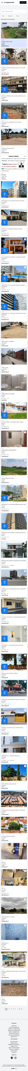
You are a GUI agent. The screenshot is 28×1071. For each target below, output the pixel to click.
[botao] (2, 2)
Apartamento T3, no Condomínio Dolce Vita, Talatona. (13, 200)
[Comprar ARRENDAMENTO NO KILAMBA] (14, 382)
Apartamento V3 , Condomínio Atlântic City (10, 755)
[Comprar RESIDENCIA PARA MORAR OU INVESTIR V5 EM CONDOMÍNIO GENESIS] (14, 549)
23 (19, 1009)
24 (21, 1009)
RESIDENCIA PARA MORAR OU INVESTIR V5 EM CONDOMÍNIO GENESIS (13, 560)
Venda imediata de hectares (7, 478)
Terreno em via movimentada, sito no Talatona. (11, 122)
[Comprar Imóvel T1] (14, 851)
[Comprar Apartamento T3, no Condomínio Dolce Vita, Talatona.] (14, 189)
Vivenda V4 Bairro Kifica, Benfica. (8, 836)
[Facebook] (12, 1057)
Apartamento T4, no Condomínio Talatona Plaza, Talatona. (13, 313)
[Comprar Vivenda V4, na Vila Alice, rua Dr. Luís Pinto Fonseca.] (14, 716)
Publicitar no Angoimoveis (14, 1030)
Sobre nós (14, 1025)
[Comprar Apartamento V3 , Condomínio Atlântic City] (14, 744)
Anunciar (23, 2)
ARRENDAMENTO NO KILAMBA (7, 393)
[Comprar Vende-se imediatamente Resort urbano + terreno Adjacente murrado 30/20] (14, 960)
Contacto (14, 1052)
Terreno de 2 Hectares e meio (7, 148)
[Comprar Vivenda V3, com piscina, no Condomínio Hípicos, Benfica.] (14, 606)
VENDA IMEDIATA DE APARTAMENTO (8, 450)
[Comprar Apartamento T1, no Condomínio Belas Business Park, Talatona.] (14, 493)
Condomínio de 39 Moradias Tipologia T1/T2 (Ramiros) (13, 810)
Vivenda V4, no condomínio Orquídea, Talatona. (11, 228)
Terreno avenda (4, 367)
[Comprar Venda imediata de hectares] (14, 467)
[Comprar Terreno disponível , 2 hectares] (14, 905)
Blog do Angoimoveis (14, 1032)
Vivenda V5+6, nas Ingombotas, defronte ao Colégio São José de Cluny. (13, 699)
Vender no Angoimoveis (14, 1028)
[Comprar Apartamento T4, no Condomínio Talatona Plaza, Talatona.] (14, 302)
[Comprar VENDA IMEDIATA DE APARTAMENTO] (14, 439)
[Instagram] (15, 1057)
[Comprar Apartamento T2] (14, 932)
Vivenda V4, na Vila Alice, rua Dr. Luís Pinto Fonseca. (12, 727)
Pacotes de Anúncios (14, 1033)
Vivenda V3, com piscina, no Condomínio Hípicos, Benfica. (13, 617)
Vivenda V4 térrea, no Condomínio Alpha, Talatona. (12, 422)
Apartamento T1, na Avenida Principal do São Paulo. (12, 645)
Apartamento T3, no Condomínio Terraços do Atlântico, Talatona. (13, 285)
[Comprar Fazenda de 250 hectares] (14, 30)
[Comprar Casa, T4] (14, 877)
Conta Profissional (13, 1027)
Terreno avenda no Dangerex (7, 341)
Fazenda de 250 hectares (6, 41)
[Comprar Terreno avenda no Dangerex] (14, 330)
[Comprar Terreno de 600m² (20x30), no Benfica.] (14, 662)
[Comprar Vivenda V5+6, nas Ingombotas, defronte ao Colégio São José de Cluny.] (14, 688)
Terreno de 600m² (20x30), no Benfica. (9, 673)
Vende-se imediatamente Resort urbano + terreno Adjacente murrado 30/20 (13, 971)
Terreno (3, 999)
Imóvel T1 (3, 862)
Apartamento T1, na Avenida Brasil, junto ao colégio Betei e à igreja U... (13, 588)
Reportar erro (14, 1036)
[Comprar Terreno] (14, 988)
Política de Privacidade (14, 1047)
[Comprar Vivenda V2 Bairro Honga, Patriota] (14, 772)
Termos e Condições (14, 1049)
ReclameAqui (14, 1050)
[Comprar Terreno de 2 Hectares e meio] (14, 137)
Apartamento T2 (4, 943)
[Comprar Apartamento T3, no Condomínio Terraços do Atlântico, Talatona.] (14, 274)
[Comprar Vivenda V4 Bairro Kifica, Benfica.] (14, 825)
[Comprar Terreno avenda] (14, 356)
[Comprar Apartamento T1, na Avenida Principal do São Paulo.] (14, 634)
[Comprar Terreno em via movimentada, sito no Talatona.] (14, 111)
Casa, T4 (3, 888)
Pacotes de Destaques (14, 1035)
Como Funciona (14, 1041)
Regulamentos (14, 1043)
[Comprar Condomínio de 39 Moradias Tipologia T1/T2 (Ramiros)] (14, 799)
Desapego (3, 174)
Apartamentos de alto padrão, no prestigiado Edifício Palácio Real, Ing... (13, 532)
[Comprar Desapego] (14, 163)
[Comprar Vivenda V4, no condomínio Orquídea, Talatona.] (14, 217)
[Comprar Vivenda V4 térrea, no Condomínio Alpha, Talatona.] (14, 411)
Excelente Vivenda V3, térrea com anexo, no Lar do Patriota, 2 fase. (13, 67)
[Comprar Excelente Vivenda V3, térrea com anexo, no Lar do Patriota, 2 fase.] (14, 56)
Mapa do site (14, 1046)
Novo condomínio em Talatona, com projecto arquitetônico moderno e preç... (13, 257)
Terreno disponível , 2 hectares (7, 916)
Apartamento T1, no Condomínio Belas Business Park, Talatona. (13, 504)
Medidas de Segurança (14, 1044)
